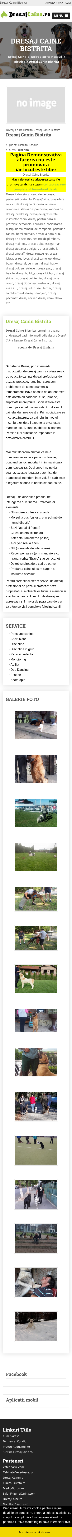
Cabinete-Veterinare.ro (18, 1472)
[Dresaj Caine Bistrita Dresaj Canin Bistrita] (36, 727)
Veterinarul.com (13, 1467)
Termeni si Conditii (15, 1441)
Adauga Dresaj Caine (58, 3)
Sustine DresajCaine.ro (18, 1452)
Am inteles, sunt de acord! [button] (36, 1532)
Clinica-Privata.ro (14, 1483)
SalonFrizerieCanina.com (19, 1493)
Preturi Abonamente (16, 1446)
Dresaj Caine (17, 57)
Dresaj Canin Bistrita (28, 321)
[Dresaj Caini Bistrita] (36, 105)
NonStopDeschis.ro (15, 1504)
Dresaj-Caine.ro (13, 1477)
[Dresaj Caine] (25, 14)
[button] (61, 16)
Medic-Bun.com (13, 1488)
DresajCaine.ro (12, 1499)
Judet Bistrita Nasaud (46, 57)
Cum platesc (11, 1436)
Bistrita (19, 61)
